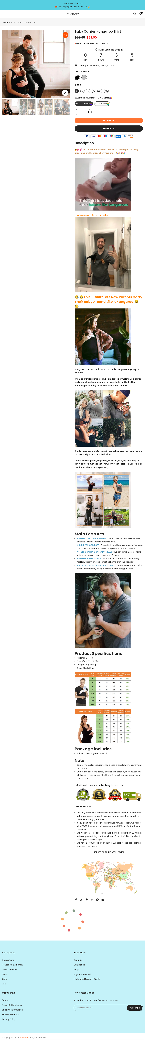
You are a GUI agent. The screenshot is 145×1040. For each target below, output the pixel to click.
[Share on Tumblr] (92, 899)
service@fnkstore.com (73, 3)
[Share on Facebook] (76, 899)
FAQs (76, 969)
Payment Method (82, 974)
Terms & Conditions (12, 1005)
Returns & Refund (10, 1014)
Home (5, 22)
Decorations (8, 960)
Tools (4, 974)
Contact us (79, 965)
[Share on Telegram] (97, 899)
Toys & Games (9, 969)
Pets (4, 984)
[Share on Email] (103, 899)
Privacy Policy (8, 1019)
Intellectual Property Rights (87, 979)
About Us (78, 960)
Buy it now (109, 128)
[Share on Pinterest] (86, 899)
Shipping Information (12, 1010)
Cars (4, 979)
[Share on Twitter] (81, 899)
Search (5, 1000)
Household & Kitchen (12, 965)
